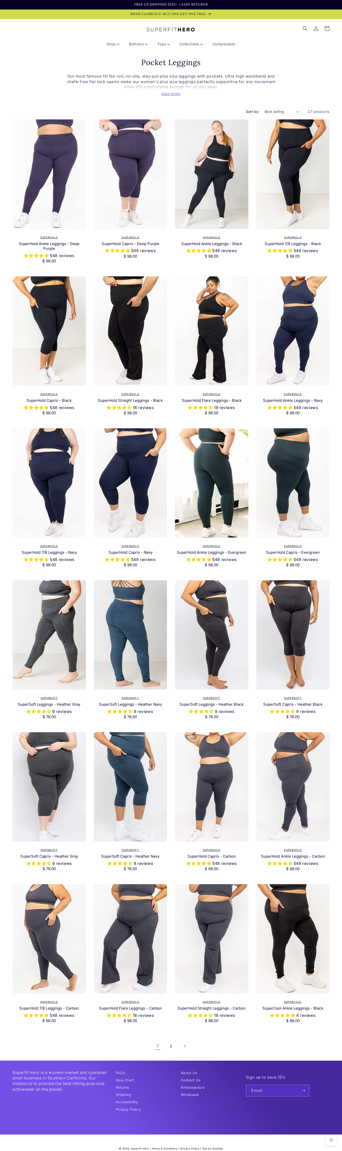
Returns (122, 1087)
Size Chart (125, 1080)
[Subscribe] (303, 1090)
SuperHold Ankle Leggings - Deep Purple (49, 246)
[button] (115, 44)
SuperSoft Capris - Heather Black (292, 704)
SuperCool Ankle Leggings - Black (292, 1008)
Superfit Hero (140, 1148)
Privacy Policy (128, 1109)
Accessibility (127, 1102)
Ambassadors (193, 1087)
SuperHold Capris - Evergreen (293, 552)
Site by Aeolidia (212, 1148)
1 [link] (157, 1045)
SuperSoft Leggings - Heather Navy (130, 704)
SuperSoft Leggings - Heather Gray (49, 704)
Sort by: (253, 111)
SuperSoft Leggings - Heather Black (212, 704)
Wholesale (190, 1094)
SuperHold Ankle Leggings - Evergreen (211, 552)
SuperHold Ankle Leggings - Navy (293, 400)
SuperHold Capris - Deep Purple (130, 243)
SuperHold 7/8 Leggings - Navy (49, 552)
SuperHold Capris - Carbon (212, 856)
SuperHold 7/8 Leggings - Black (293, 243)
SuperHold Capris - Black (49, 400)
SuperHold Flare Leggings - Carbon (130, 1008)
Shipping (123, 1094)
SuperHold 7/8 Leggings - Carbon (49, 1008)
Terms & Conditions (165, 1148)
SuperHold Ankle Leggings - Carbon (293, 856)
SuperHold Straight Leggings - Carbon (212, 1008)
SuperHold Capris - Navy (130, 552)
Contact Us (191, 1080)
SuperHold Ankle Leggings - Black (211, 243)
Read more (170, 94)
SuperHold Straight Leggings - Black (130, 400)
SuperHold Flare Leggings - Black (212, 400)
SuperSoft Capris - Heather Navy (130, 856)
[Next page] (184, 1046)
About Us (189, 1073)
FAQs (120, 1073)
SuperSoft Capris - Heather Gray (49, 856)
